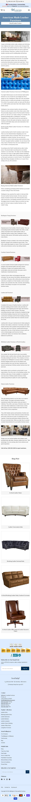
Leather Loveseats (5, 721)
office (11, 155)
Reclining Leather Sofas (6, 714)
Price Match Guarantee (6, 757)
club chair (10, 440)
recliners (20, 44)
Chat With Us (21, 1)
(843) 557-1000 (4, 703)
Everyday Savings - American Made (16, 4)
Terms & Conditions (5, 762)
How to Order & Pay (5, 755)
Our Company (4, 734)
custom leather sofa (15, 438)
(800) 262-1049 (11, 1)
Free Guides (3, 753)
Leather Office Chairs (6, 725)
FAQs (2, 749)
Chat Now (17, 681)
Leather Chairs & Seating (6, 723)
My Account (14, 787)
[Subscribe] (27, 771)
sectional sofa (4, 440)
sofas (16, 44)
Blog (2, 740)
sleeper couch (23, 438)
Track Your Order (5, 751)
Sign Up (25, 668)
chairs (5, 46)
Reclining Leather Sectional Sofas (15, 561)
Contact (3, 742)
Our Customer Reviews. (23, 6)
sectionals (17, 100)
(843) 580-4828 (4, 706)
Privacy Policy (4, 764)
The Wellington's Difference (7, 736)
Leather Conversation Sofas (15, 527)
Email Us (24, 681)
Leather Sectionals (5, 716)
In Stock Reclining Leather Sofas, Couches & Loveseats (16, 595)
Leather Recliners (5, 718)
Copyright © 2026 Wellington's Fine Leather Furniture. (13, 791)
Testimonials (4, 738)
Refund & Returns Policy (6, 759)
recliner (20, 440)
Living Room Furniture (6, 727)
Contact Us (7, 787)
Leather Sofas (4, 712)
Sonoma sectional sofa (6, 116)
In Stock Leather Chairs (15, 493)
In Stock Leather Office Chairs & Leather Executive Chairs (15, 630)
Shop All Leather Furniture (15, 23)
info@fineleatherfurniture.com (8, 700)
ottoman (15, 440)
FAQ (2, 787)
